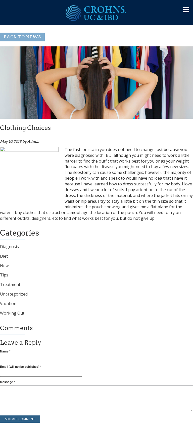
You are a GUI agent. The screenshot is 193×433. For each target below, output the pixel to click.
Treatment (10, 284)
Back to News (22, 36)
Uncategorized (14, 294)
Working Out (12, 313)
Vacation (8, 303)
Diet (4, 256)
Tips (4, 275)
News (5, 265)
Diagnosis (9, 246)
